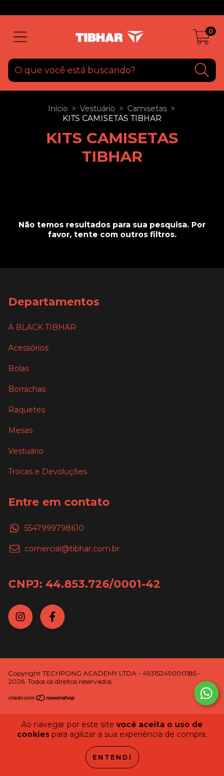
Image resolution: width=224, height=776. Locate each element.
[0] (201, 39)
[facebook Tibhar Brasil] (52, 617)
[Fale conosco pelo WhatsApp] (206, 693)
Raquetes (26, 410)
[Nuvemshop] (42, 699)
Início (58, 108)
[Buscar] (202, 70)
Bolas (18, 368)
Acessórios (28, 348)
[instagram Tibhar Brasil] (20, 617)
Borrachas (27, 389)
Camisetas (147, 108)
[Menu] (20, 37)
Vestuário (97, 108)
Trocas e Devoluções (47, 471)
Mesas (20, 430)
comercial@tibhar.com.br (72, 549)
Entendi (112, 757)
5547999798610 (54, 528)
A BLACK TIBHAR (42, 327)
